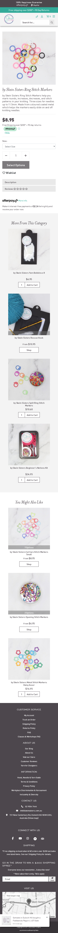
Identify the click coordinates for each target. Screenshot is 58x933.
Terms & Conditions (29, 781)
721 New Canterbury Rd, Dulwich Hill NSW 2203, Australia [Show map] (30, 816)
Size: (4, 140)
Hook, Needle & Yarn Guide (29, 777)
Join (52, 880)
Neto (36, 930)
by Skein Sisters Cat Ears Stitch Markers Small (29, 553)
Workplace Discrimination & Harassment (29, 790)
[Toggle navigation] (54, 16)
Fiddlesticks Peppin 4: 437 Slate (26, 920)
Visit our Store (29, 756)
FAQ (29, 732)
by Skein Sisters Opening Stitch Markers (29, 616)
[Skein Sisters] (8, 18)
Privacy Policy (29, 785)
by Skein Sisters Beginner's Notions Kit (29, 467)
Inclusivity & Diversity (29, 794)
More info (22, 200)
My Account (29, 715)
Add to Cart (32, 284)
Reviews (9, 188)
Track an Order (28, 719)
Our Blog (29, 748)
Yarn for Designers (29, 765)
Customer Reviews (29, 761)
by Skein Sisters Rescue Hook (29, 337)
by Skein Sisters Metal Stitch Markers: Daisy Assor (29, 683)
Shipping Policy (28, 723)
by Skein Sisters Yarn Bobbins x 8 (29, 272)
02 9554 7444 (31, 806)
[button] (9, 172)
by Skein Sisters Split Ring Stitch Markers (29, 404)
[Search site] (51, 22)
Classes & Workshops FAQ (29, 736)
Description (10, 182)
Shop (29, 349)
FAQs (7, 132)
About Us (29, 752)
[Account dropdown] (42, 16)
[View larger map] (29, 904)
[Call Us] (37, 16)
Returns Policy (29, 728)
